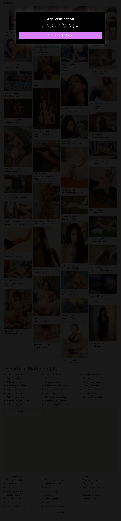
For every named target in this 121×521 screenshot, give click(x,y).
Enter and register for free (60, 35)
